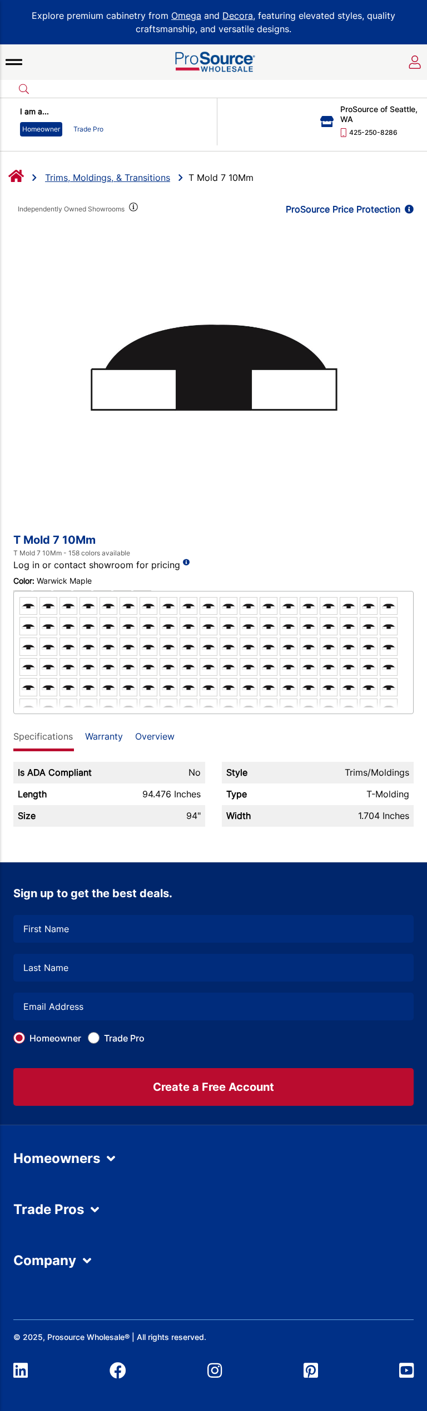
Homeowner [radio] (41, 129)
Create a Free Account (213, 1087)
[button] (14, 62)
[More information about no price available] (186, 562)
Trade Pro (124, 1038)
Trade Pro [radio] (88, 129)
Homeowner (55, 1038)
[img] (132, 209)
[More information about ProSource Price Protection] (407, 209)
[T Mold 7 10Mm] (213, 365)
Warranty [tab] (104, 736)
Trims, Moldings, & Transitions (107, 177)
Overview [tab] (155, 736)
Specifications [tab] (43, 736)
